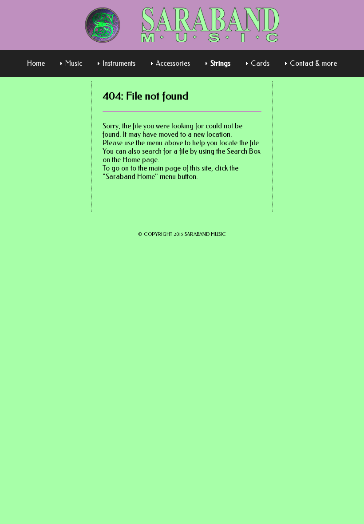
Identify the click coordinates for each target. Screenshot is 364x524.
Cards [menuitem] (260, 63)
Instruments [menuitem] (119, 63)
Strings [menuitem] (220, 63)
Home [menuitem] (36, 63)
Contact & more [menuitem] (313, 63)
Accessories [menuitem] (173, 63)
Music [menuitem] (73, 63)
